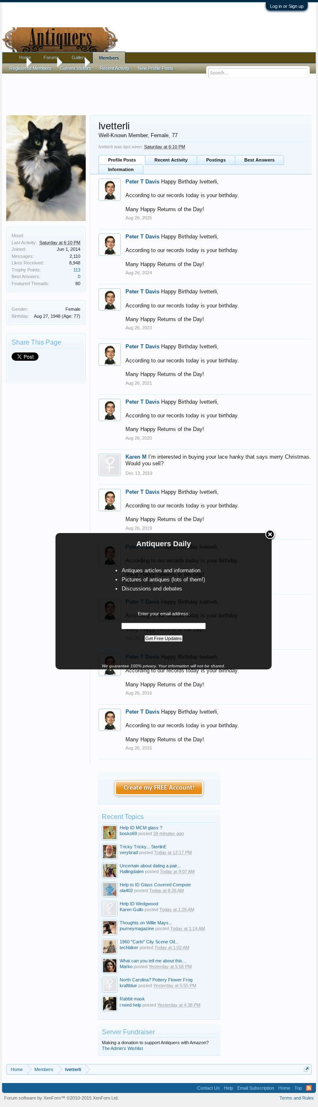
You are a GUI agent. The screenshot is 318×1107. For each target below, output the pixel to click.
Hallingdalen (132, 871)
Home (25, 57)
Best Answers (259, 159)
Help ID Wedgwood (139, 903)
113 (76, 269)
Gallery (79, 57)
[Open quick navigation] (306, 1069)
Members (109, 57)
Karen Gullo (131, 909)
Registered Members (31, 68)
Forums (51, 57)
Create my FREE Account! (159, 788)
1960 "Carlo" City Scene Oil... (149, 941)
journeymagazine (137, 928)
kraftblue (128, 985)
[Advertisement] (159, 90)
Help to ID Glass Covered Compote (155, 884)
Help (228, 1088)
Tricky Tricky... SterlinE (143, 846)
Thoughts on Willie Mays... (146, 922)
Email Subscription (255, 1088)
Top (298, 1088)
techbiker (129, 947)
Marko (126, 966)
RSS (309, 1088)
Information (121, 169)
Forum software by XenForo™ (61, 1097)
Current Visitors (76, 68)
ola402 (126, 890)
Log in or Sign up (287, 6)
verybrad (129, 852)
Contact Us (208, 1088)
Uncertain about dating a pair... (150, 865)
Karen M (136, 457)
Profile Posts (122, 159)
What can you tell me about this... (153, 960)
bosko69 (128, 833)
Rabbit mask (132, 998)
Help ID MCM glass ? (141, 827)
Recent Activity (171, 159)
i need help (130, 1004)
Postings (216, 159)
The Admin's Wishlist (122, 1048)
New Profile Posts (155, 68)
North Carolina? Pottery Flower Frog (156, 979)
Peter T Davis (142, 182)
